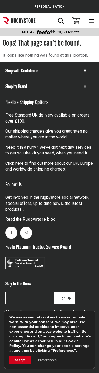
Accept (20, 360)
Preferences (47, 360)
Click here (14, 163)
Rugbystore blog (39, 219)
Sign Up (64, 298)
